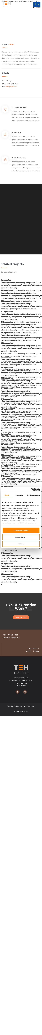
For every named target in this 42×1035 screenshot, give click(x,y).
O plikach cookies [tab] (33, 495)
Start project (21, 617)
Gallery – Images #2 (11, 636)
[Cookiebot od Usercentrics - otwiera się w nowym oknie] (31, 489)
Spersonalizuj (20, 537)
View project (10, 86)
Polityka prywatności (21, 711)
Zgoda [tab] (7, 495)
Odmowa (21, 544)
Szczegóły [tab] (19, 495)
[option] (21, 26)
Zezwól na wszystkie (21, 530)
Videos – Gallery (32, 649)
